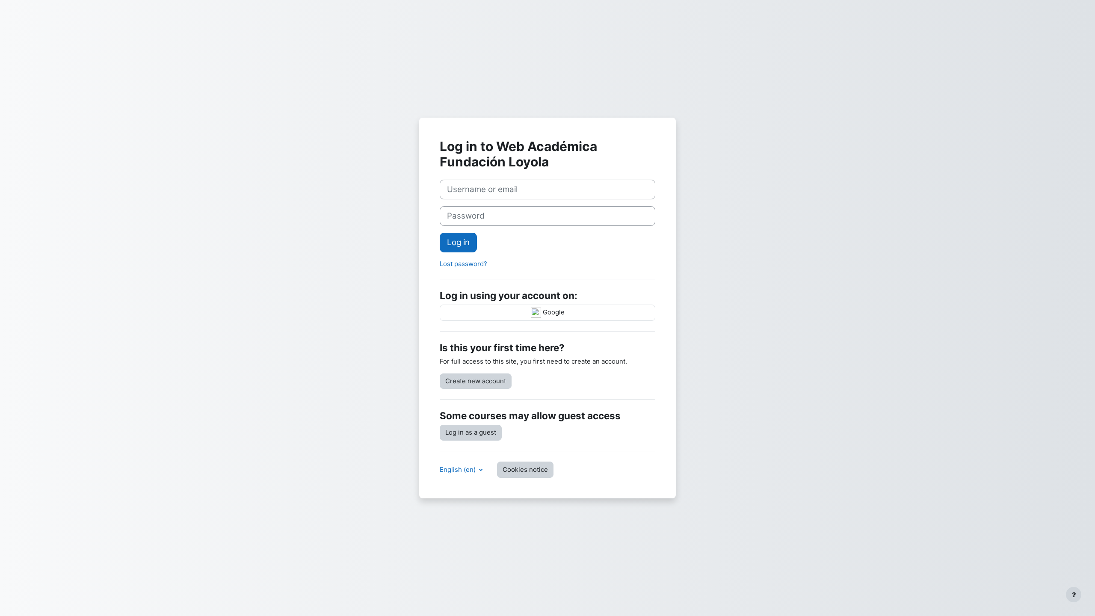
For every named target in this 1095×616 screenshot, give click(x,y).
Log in (458, 242)
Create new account (475, 381)
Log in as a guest (470, 432)
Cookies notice (525, 469)
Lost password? (463, 264)
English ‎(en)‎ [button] (458, 469)
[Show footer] (1073, 594)
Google (553, 312)
